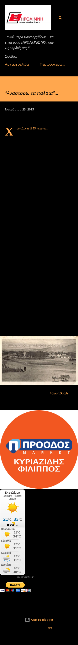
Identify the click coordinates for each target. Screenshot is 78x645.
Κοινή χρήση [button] (59, 393)
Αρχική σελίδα (17, 64)
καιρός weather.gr (25, 577)
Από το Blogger (41, 620)
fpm (50, 627)
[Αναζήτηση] (60, 7)
